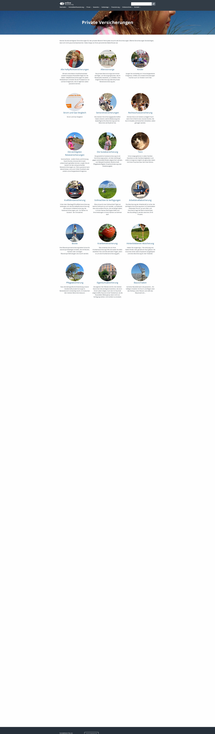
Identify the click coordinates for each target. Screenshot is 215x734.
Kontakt (136, 7)
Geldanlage (105, 7)
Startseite (63, 7)
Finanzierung (115, 7)
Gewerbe (96, 7)
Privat (88, 7)
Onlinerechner (127, 7)
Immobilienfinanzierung (76, 7)
